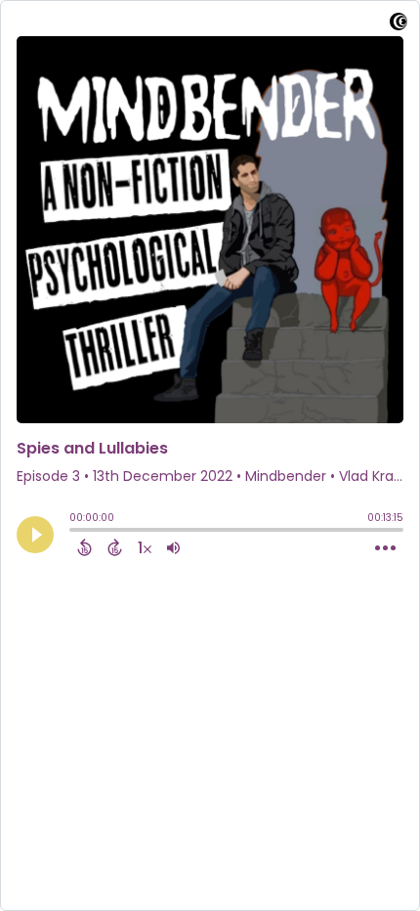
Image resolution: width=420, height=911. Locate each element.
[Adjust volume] (173, 547)
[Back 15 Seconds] (84, 547)
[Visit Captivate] (398, 25)
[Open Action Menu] (385, 548)
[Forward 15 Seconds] (115, 547)
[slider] (74, 532)
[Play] (35, 534)
